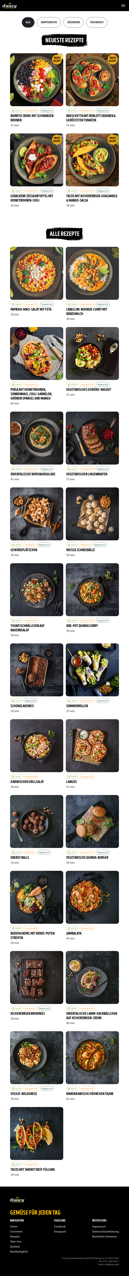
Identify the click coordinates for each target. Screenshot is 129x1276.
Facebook (60, 1226)
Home (13, 1226)
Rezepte (15, 1236)
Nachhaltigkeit (19, 1251)
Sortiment (16, 1231)
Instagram (60, 1231)
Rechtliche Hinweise (104, 1236)
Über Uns (15, 1241)
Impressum (99, 1226)
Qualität (15, 1246)
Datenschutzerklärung (105, 1231)
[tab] (28, 22)
